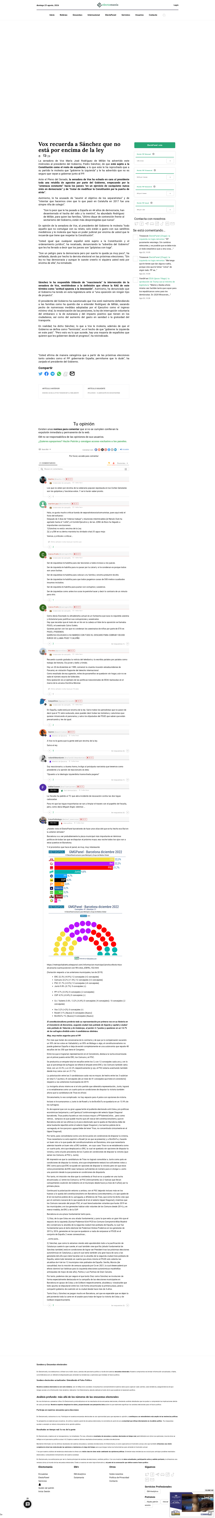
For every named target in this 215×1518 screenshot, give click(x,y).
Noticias (63, 15)
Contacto (153, 15)
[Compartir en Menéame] (65, 373)
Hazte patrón (152, 1502)
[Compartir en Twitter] (40, 373)
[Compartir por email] (72, 373)
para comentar (71, 429)
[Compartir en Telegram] (53, 373)
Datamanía (79, 1477)
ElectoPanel (110, 15)
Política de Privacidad (119, 1477)
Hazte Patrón (70, 441)
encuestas (107, 1436)
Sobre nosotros (116, 1474)
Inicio (52, 15)
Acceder (125, 449)
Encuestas (77, 15)
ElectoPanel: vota (154, 145)
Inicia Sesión (44, 1491)
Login (176, 5)
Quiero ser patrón (46, 1488)
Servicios (126, 15)
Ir (170, 161)
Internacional (94, 15)
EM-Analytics (80, 1474)
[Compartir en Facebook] (46, 373)
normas (58, 429)
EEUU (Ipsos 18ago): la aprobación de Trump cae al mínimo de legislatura (157, 281)
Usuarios (139, 15)
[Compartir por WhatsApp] (59, 373)
